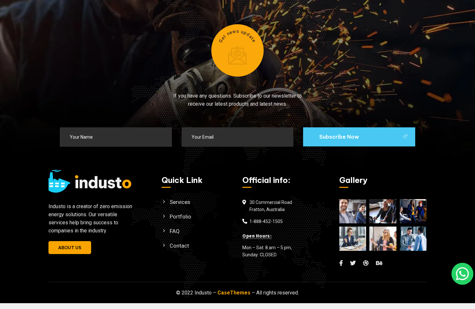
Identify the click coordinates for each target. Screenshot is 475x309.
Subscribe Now (339, 136)
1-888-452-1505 (266, 221)
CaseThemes (233, 293)
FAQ (175, 231)
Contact (179, 245)
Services (180, 202)
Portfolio (180, 216)
